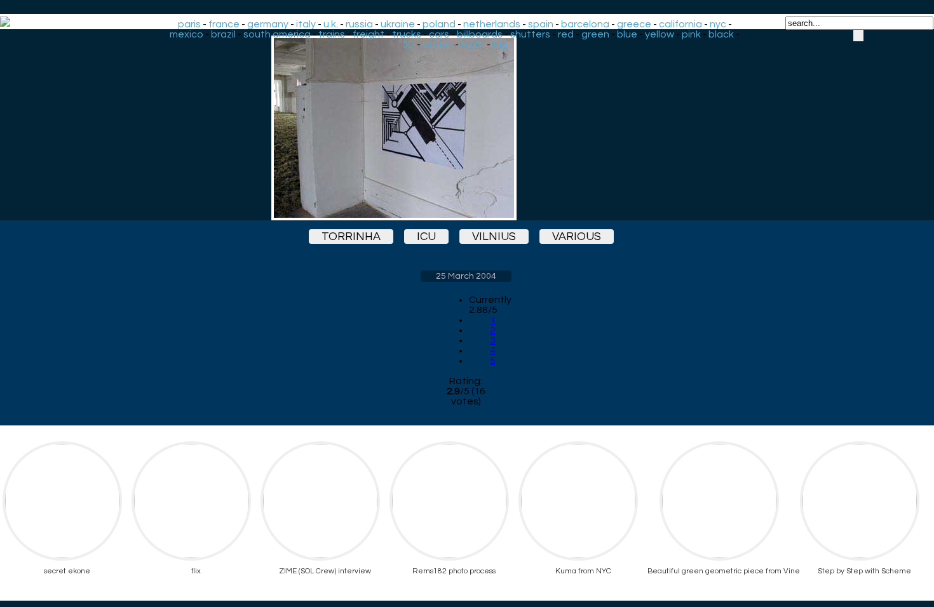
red (566, 34)
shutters (530, 34)
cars (439, 34)
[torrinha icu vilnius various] (466, 128)
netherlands (491, 24)
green (595, 34)
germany (267, 24)
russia (359, 24)
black (721, 34)
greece (634, 24)
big (499, 44)
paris (189, 24)
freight (368, 34)
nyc (718, 24)
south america (277, 34)
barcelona (585, 24)
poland (439, 24)
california (680, 24)
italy (306, 24)
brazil (223, 34)
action (438, 44)
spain (540, 24)
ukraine (398, 24)
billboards (480, 34)
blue (627, 34)
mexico (186, 34)
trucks (406, 34)
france (224, 24)
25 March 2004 (466, 276)
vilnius (494, 236)
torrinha (351, 236)
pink (691, 34)
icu (426, 236)
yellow (659, 34)
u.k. (330, 24)
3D (408, 44)
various (576, 236)
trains (331, 34)
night (473, 44)
